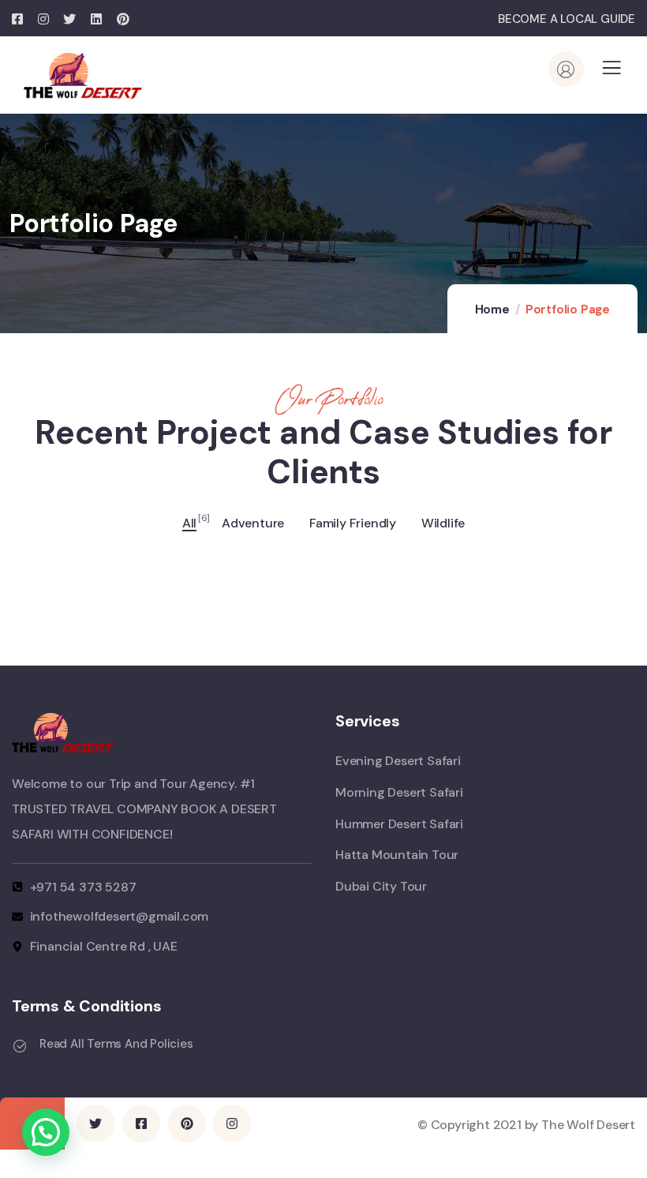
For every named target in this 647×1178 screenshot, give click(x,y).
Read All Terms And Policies (116, 1044)
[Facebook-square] (141, 1123)
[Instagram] (232, 1123)
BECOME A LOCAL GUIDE (566, 19)
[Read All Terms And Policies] (20, 1046)
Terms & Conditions (86, 1006)
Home (492, 309)
